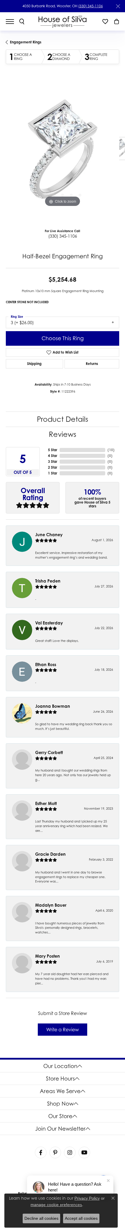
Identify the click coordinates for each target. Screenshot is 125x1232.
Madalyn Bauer (51, 905)
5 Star (52, 450)
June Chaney (49, 534)
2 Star (52, 467)
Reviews (62, 434)
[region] (62, 151)
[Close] (118, 6)
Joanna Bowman (52, 706)
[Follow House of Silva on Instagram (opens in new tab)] (70, 1152)
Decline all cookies (41, 1218)
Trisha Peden (47, 580)
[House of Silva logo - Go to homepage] (63, 21)
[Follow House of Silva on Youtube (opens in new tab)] (84, 1152)
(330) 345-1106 (90, 6)
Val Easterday (49, 622)
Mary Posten (47, 956)
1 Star (52, 473)
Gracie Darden (50, 854)
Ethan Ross (45, 664)
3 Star (52, 461)
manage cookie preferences (56, 1204)
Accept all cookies (81, 1218)
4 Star (52, 455)
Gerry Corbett (49, 752)
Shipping (34, 363)
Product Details (62, 419)
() (111, 450)
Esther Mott (46, 803)
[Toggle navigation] (13, 21)
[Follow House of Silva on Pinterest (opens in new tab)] (55, 1152)
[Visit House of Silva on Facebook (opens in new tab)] (41, 1152)
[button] (22, 21)
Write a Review (62, 1029)
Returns (92, 363)
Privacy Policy (87, 1198)
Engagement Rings (25, 42)
